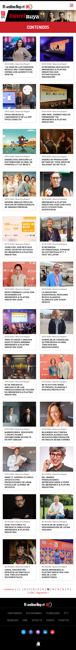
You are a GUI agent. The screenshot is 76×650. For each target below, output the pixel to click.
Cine (25, 620)
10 (34, 589)
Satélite (37, 620)
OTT (66, 613)
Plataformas (34, 613)
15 (58, 589)
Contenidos (15, 613)
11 (38, 589)
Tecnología (53, 613)
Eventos (64, 620)
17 (68, 589)
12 (43, 589)
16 (63, 589)
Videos (50, 620)
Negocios (12, 620)
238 (31, 592)
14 (53, 589)
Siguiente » (42, 592)
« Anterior (8, 589)
